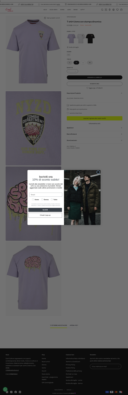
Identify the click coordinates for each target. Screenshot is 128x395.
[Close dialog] (98, 172)
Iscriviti (45, 210)
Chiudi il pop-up (45, 215)
